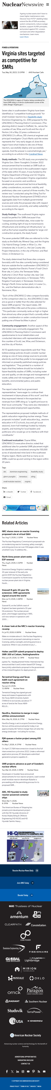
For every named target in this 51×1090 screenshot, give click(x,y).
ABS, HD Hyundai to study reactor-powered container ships (15, 794)
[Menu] (47, 4)
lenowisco (23, 476)
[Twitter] (12, 1071)
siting (33, 476)
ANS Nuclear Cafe (36, 72)
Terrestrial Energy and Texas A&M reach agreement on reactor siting (16, 679)
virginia (27, 481)
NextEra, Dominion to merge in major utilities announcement (20, 714)
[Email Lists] (44, 1071)
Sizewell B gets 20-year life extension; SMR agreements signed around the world (16, 592)
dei (4, 471)
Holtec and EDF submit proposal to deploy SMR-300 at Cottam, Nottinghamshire (23, 653)
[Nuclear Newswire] (39, 1071)
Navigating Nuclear (25, 1060)
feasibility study (35, 116)
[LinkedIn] (17, 1071)
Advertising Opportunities (25, 1056)
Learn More (24, 37)
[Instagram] (23, 1071)
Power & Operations (10, 47)
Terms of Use (25, 1086)
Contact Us (25, 1063)
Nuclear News (32, 537)
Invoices (33, 1086)
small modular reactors (12, 481)
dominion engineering (18, 471)
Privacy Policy (14, 1086)
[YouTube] (28, 1071)
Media (39, 1086)
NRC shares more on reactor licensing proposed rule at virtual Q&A (20, 532)
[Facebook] (7, 1071)
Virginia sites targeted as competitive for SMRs (23, 60)
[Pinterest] (33, 1071)
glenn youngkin (9, 476)
